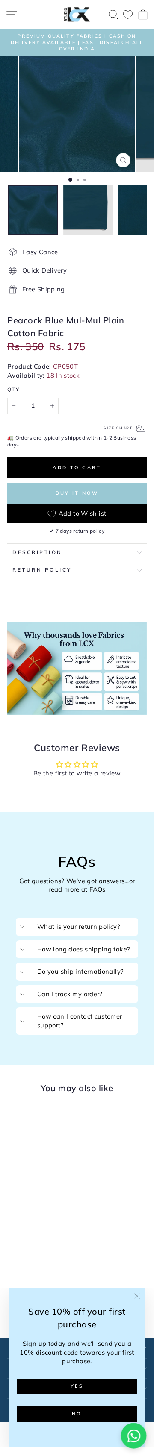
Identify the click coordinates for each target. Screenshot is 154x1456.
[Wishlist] (127, 14)
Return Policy (42, 570)
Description (37, 552)
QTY (13, 389)
